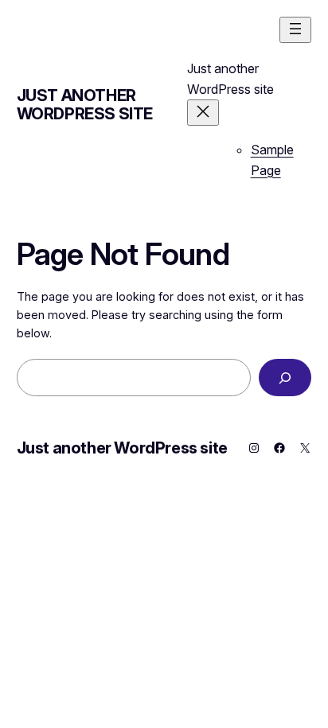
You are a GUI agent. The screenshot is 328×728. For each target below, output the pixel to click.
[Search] (285, 377)
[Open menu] (295, 30)
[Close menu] (203, 112)
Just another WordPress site (85, 104)
